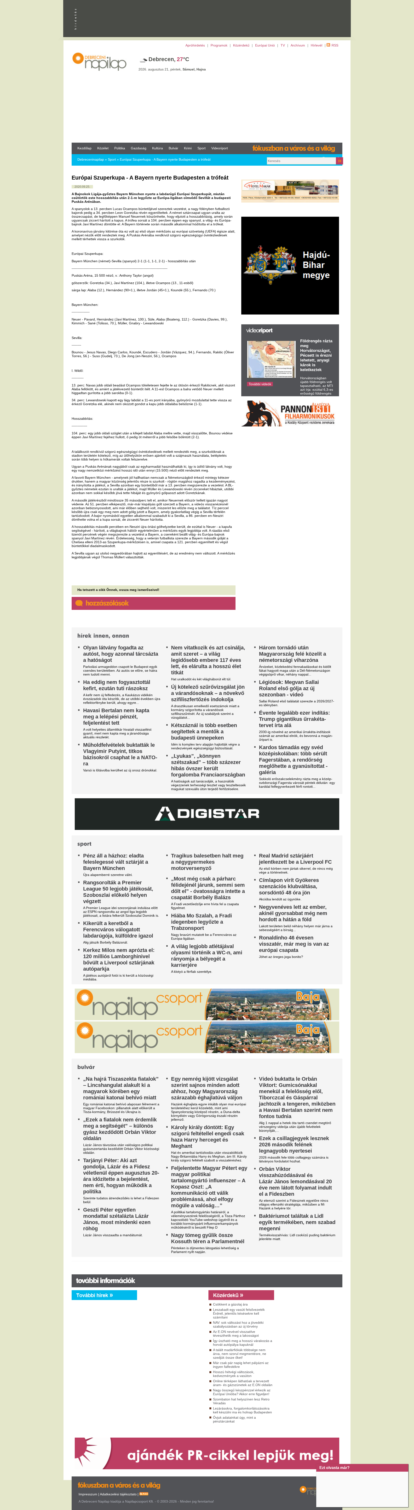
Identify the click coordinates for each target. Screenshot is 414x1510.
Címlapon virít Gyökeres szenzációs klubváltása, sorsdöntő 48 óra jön (289, 886)
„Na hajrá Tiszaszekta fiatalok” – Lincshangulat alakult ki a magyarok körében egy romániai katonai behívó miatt (121, 1088)
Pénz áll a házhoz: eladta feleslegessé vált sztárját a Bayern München (115, 862)
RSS (335, 45)
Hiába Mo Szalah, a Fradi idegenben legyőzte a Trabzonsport (201, 922)
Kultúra (157, 148)
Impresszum (88, 1494)
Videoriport (219, 148)
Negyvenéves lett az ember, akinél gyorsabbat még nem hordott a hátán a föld (293, 913)
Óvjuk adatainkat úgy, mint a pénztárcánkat (234, 1419)
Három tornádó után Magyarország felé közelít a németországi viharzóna (292, 654)
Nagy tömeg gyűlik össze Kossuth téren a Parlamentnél (207, 1238)
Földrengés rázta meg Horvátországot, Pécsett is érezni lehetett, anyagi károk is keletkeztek (316, 355)
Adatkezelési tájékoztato (118, 1494)
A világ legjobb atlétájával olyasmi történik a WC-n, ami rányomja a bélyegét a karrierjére (206, 955)
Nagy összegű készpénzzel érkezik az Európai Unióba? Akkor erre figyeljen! (241, 1392)
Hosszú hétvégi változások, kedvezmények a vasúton (233, 1374)
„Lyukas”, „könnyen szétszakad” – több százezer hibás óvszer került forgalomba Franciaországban (208, 765)
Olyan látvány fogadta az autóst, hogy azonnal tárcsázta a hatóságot (120, 654)
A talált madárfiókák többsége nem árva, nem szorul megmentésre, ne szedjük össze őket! (239, 1353)
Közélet (103, 148)
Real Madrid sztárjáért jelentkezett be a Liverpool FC (295, 859)
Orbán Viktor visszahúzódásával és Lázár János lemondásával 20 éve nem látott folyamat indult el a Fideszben (295, 1181)
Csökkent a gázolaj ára (230, 1304)
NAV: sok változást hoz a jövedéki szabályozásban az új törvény (238, 1324)
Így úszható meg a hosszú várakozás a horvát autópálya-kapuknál (242, 1343)
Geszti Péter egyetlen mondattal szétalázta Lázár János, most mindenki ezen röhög (116, 1219)
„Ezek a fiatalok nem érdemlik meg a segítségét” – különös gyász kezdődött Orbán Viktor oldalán (120, 1129)
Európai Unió (265, 45)
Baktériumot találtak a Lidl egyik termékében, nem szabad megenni (297, 1222)
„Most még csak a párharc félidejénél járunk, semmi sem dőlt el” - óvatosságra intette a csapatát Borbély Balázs (208, 888)
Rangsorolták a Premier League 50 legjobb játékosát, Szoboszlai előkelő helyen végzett (118, 892)
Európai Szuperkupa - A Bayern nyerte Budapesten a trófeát (165, 159)
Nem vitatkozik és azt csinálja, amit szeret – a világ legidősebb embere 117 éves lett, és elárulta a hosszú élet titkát (208, 660)
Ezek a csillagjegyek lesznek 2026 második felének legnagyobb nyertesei (294, 1144)
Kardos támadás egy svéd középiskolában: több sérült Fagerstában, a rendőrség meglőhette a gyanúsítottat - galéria (293, 759)
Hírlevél (316, 45)
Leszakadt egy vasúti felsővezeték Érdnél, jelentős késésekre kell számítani (239, 1313)
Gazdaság (138, 148)
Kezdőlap (84, 148)
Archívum (298, 45)
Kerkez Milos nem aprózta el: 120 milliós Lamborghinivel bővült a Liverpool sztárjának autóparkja (119, 959)
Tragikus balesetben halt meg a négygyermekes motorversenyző (207, 862)
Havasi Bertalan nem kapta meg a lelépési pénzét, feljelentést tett (116, 716)
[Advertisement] (207, 95)
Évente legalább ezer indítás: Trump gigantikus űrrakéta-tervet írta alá (294, 719)
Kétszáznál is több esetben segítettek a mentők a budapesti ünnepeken (204, 731)
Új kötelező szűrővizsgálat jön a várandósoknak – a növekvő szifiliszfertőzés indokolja (208, 693)
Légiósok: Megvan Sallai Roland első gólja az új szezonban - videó (289, 688)
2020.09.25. (82, 186)
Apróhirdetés (195, 45)
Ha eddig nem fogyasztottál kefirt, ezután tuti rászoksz (116, 685)
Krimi (188, 148)
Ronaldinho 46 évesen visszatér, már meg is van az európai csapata (294, 944)
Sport (201, 148)
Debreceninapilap (90, 159)
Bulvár (173, 148)
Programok (219, 45)
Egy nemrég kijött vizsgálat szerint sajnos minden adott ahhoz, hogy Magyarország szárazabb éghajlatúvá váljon (206, 1088)
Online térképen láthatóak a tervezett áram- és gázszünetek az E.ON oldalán (242, 1383)
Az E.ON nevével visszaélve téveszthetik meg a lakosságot (236, 1333)
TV (283, 45)
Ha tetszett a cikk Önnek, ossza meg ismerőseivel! (118, 590)
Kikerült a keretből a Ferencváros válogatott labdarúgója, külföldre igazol (118, 929)
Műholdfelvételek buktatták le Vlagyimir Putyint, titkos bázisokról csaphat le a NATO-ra (120, 754)
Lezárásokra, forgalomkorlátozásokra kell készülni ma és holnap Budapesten (242, 1410)
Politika (119, 148)
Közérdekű (241, 45)
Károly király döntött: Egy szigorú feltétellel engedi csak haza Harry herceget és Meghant (207, 1136)
